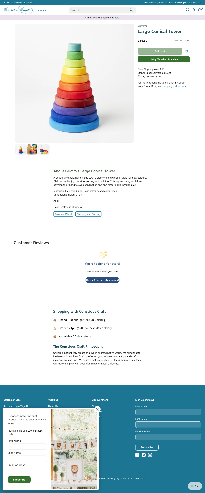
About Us (53, 406)
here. (117, 17)
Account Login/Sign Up (16, 406)
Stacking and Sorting (88, 214)
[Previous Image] (18, 90)
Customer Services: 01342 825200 (18, 2)
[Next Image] (130, 90)
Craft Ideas (98, 411)
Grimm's (142, 26)
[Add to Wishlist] (187, 51)
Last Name (141, 419)
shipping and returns (174, 86)
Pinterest (97, 416)
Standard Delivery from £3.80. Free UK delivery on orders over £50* (172, 2)
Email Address (142, 431)
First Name (141, 406)
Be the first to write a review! (102, 280)
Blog (94, 406)
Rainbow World (63, 214)
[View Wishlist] (187, 10)
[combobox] (102, 10)
